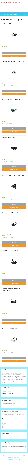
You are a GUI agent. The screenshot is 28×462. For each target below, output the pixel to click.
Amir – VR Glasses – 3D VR (9, 328)
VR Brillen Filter (5, 406)
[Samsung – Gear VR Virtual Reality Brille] (14, 224)
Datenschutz (17, 459)
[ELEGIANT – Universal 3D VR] (14, 262)
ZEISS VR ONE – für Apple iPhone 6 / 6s (13, 61)
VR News (4, 450)
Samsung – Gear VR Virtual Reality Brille (13, 213)
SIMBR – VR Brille (6, 23)
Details (14, 53)
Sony (3, 426)
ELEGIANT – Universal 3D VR (10, 251)
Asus (3, 417)
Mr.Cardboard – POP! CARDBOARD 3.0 (12, 99)
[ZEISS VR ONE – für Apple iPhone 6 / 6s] (14, 73)
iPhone (3, 420)
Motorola (4, 423)
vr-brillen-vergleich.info (9, 14)
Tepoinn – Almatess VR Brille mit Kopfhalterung (11, 289)
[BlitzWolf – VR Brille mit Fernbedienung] (14, 186)
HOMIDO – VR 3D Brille (8, 137)
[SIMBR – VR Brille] (14, 35)
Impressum (10, 459)
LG (2, 421)
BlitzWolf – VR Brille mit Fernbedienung (13, 175)
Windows (4, 427)
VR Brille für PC (5, 395)
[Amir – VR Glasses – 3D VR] (14, 340)
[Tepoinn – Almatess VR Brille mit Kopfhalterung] (14, 302)
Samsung (4, 424)
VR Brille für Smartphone (7, 393)
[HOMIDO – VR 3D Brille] (14, 148)
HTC (3, 418)
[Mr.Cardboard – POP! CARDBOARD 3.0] (14, 110)
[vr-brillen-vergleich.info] (14, 5)
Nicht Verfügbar (14, 56)
